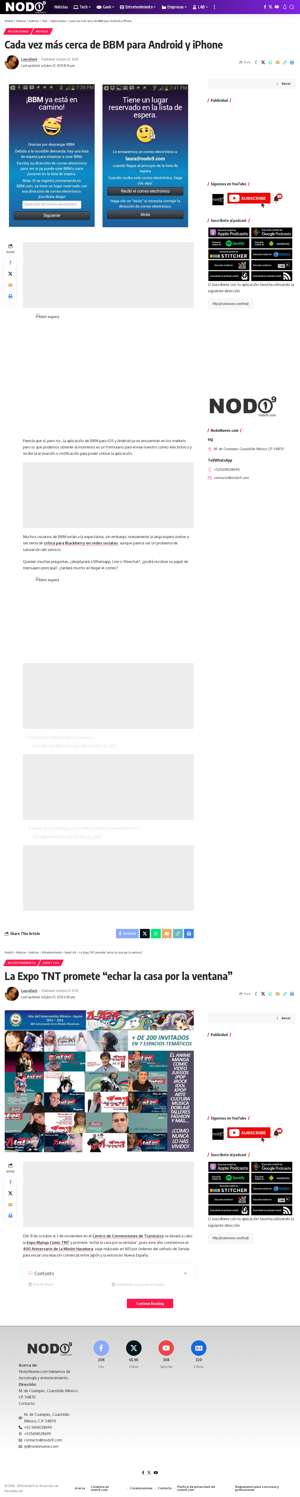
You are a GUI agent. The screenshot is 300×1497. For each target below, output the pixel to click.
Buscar (286, 84)
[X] (270, 7)
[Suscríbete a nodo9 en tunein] (272, 264)
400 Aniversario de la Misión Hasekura (58, 1248)
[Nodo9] (26, 7)
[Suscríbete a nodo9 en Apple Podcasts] (229, 232)
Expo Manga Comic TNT (48, 1242)
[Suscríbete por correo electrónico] (229, 275)
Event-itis (51, 963)
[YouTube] (277, 7)
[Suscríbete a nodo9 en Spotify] (229, 243)
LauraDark (29, 59)
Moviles (42, 31)
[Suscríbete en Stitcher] (229, 254)
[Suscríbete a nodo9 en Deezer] (229, 264)
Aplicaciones (18, 31)
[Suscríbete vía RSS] (272, 275)
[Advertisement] (108, 275)
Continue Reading (150, 1303)
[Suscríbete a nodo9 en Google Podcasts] (272, 232)
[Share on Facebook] (255, 62)
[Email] (277, 62)
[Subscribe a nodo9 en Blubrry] (272, 254)
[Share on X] (263, 62)
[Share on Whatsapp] (270, 62)
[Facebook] (265, 7)
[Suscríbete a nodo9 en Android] (272, 243)
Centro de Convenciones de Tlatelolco (128, 1236)
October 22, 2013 (102, 745)
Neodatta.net (14, 1491)
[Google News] (198, 1354)
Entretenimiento (22, 963)
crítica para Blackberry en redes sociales (81, 543)
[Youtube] (166, 1354)
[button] (214, 7)
